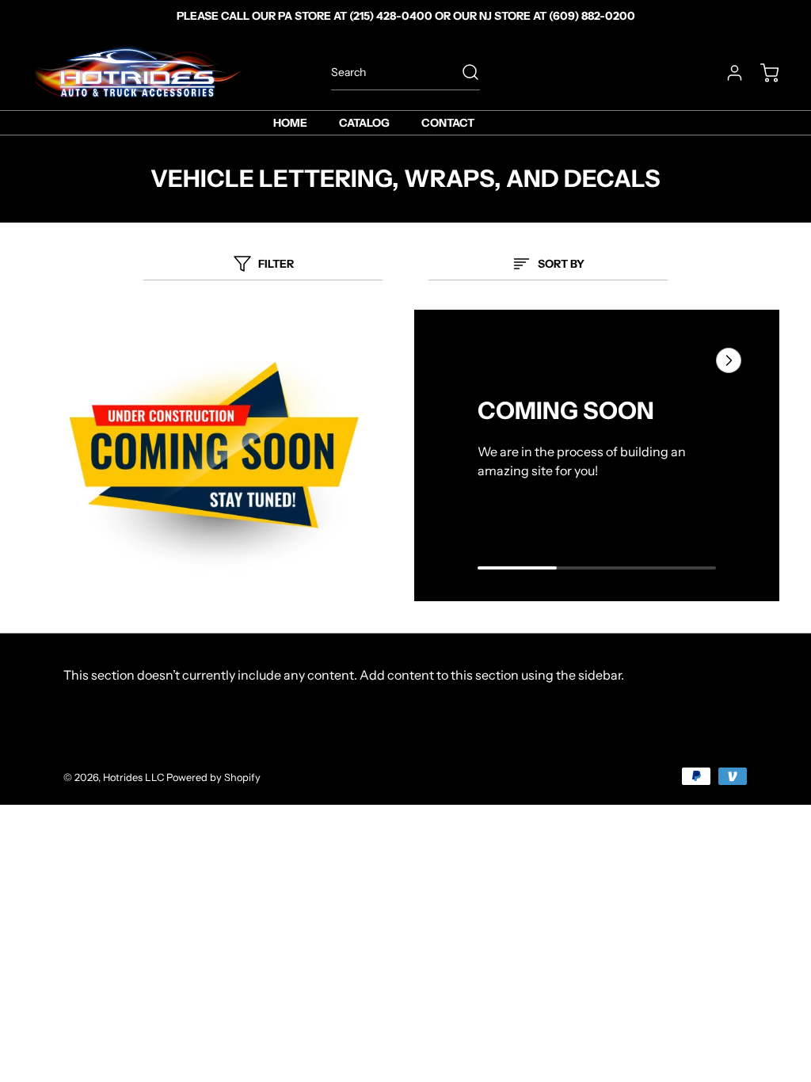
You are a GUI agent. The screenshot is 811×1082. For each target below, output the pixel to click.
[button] (596, 566)
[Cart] (761, 72)
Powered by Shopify (213, 777)
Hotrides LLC (133, 777)
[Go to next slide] (727, 360)
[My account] (727, 72)
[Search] (462, 72)
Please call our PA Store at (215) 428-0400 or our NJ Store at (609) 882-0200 (406, 16)
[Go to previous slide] (692, 360)
